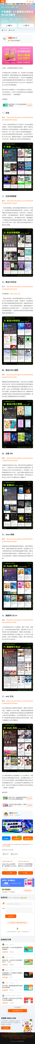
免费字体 (12, 990)
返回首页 (6, 1028)
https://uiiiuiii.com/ (15, 294)
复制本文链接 (7, 844)
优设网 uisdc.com (8, 1018)
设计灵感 (12, 30)
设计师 (8, 85)
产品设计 (30, 998)
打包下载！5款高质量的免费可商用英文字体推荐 (12, 986)
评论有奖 (25, 19)
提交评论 (10, 916)
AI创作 (30, 973)
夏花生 (11, 19)
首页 (2, 7)
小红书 (5, 30)
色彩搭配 (12, 952)
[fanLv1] (16, 37)
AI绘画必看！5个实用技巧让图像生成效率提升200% (12, 974)
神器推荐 (30, 947)
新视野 (13, 7)
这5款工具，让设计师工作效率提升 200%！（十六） (12, 961)
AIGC (11, 977)
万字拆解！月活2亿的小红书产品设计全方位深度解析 (12, 999)
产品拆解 (12, 1003)
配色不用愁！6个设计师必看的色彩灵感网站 (12, 948)
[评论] (19, 910)
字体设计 (30, 985)
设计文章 (7, 7)
